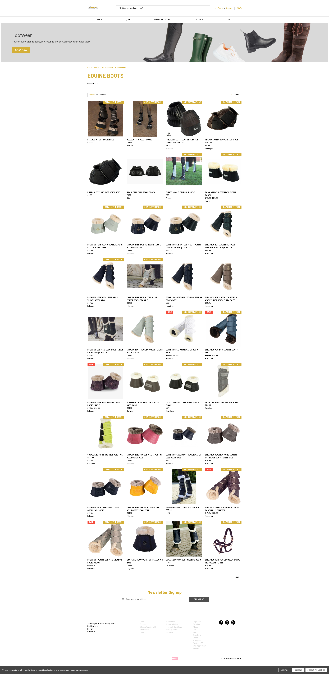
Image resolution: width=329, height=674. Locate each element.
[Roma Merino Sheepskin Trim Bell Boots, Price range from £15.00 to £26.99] (223, 171)
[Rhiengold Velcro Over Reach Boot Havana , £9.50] (223, 119)
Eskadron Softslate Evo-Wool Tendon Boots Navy (184, 298)
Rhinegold (197, 640)
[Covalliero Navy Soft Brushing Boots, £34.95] (184, 539)
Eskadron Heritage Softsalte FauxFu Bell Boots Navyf (144, 246)
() (240, 8)
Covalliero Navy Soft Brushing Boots (183, 560)
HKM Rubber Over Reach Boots (141, 192)
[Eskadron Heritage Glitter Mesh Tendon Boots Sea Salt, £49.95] (145, 276)
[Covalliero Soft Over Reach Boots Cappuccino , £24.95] (145, 381)
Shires (195, 638)
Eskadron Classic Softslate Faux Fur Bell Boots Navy (183, 456)
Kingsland (197, 622)
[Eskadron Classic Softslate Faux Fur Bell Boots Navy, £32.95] (184, 434)
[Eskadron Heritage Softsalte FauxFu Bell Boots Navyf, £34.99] (145, 223)
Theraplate (199, 20)
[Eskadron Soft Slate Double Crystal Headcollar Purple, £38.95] (223, 539)
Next (237, 94)
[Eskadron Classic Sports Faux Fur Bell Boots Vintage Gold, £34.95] (145, 486)
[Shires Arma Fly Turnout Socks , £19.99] (184, 171)
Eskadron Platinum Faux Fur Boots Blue (221, 351)
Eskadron (196, 624)
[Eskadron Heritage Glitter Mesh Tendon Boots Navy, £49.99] (105, 276)
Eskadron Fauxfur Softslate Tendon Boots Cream (104, 561)
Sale (230, 20)
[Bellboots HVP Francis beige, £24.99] (105, 119)
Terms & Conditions (174, 627)
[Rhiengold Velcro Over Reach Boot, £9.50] (105, 171)
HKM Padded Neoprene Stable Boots (182, 507)
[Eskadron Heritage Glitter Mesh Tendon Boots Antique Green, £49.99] (223, 223)
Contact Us (170, 622)
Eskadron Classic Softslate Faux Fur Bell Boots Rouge (144, 456)
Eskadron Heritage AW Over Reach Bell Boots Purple (105, 403)
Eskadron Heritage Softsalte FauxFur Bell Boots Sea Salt (105, 246)
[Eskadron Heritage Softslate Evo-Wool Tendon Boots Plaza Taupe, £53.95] (223, 276)
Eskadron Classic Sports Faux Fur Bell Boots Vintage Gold (143, 508)
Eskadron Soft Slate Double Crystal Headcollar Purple (222, 561)
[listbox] (104, 95)
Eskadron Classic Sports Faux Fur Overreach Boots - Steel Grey (221, 456)
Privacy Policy (171, 630)
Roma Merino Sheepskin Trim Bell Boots (220, 193)
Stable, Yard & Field (162, 20)
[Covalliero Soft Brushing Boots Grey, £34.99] (223, 381)
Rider (99, 20)
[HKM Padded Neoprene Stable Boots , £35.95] (184, 486)
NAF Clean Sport (199, 646)
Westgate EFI (198, 643)
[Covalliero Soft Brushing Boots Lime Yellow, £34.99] (105, 434)
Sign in (220, 8)
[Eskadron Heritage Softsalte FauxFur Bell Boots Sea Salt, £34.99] (105, 223)
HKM (195, 632)
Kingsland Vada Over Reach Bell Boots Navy (145, 561)
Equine (128, 20)
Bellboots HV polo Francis (139, 140)
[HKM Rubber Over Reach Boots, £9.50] (145, 171)
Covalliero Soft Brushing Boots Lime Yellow (105, 456)
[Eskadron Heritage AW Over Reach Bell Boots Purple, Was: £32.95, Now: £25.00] (105, 381)
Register (229, 8)
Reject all (298, 669)
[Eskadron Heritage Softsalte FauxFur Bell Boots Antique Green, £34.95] (184, 223)
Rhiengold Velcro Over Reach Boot (103, 192)
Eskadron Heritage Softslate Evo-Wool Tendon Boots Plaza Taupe (221, 298)
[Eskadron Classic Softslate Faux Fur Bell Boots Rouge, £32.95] (145, 434)
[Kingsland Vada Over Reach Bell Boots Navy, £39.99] (145, 539)
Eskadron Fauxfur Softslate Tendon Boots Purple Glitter (222, 508)
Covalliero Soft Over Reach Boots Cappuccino (143, 403)
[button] (21, 50)
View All (196, 649)
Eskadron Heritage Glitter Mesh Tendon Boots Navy (102, 298)
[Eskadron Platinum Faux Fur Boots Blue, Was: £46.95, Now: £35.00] (223, 329)
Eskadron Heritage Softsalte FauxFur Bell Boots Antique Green (184, 246)
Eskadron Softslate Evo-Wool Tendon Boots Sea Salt (145, 351)
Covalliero (197, 635)
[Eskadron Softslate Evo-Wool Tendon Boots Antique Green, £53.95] (105, 329)
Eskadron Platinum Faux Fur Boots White (182, 351)
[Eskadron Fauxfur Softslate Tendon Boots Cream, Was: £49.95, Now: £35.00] (105, 539)
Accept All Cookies (316, 669)
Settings (285, 669)
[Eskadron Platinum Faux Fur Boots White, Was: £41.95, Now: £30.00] (184, 329)
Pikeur (195, 627)
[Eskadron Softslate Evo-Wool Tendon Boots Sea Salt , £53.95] (145, 329)
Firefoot (196, 630)
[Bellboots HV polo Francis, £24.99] (145, 119)
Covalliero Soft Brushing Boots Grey (223, 402)
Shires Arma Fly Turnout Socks (180, 192)
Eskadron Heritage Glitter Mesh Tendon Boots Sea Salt (142, 298)
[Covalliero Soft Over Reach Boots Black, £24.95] (184, 381)
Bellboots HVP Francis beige (100, 140)
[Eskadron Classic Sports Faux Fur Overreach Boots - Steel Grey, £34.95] (223, 434)
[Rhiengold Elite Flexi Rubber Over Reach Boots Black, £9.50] (184, 119)
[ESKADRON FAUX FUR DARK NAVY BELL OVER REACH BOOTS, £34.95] (105, 486)
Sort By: (92, 95)
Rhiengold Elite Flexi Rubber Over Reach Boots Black (182, 141)
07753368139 (95, 637)
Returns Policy (172, 624)
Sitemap (169, 632)
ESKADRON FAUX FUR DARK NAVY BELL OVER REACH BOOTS (103, 508)
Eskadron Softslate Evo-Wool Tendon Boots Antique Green (105, 351)
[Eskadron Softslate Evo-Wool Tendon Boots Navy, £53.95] (184, 276)
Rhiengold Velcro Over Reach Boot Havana (221, 141)
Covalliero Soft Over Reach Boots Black (182, 403)
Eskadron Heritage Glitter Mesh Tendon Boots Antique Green (220, 246)
